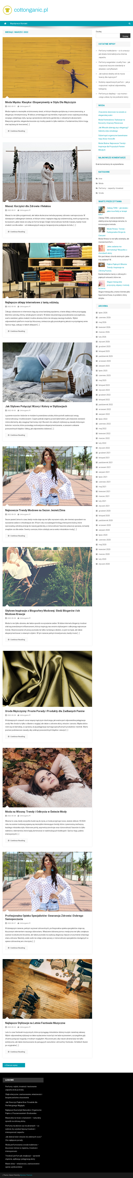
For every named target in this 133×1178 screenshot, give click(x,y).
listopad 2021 (104, 458)
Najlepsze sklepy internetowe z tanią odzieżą (32, 302)
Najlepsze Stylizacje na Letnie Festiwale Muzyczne (35, 1023)
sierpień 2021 (104, 472)
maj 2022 (102, 429)
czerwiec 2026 (105, 317)
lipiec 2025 (103, 371)
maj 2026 (102, 322)
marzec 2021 (104, 496)
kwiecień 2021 (104, 491)
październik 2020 (106, 520)
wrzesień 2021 (105, 467)
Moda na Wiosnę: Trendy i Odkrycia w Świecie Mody (36, 811)
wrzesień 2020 (105, 525)
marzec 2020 (104, 554)
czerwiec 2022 (105, 424)
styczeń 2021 (104, 506)
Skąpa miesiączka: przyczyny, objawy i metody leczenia (113, 285)
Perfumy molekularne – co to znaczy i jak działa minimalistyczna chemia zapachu (114, 54)
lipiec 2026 (103, 313)
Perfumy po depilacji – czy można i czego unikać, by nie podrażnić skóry (113, 95)
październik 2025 (106, 356)
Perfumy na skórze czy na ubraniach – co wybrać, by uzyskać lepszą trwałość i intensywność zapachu (22, 1129)
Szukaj (98, 32)
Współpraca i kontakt (18, 23)
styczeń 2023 (104, 390)
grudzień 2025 (105, 346)
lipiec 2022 (103, 419)
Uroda (101, 193)
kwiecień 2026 (104, 327)
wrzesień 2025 (105, 361)
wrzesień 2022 (105, 409)
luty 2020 (102, 559)
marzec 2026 (104, 332)
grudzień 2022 (105, 395)
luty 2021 (102, 501)
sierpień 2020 (104, 530)
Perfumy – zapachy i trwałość (111, 188)
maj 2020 (102, 545)
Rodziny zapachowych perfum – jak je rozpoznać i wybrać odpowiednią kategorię (114, 85)
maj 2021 (102, 487)
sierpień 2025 (104, 366)
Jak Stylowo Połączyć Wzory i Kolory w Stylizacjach (36, 406)
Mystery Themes (26, 1175)
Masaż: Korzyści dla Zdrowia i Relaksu (28, 206)
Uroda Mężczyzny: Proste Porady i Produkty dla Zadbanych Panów (45, 711)
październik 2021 (106, 462)
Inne (100, 179)
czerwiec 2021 (105, 482)
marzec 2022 (104, 438)
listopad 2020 (104, 516)
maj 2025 (102, 380)
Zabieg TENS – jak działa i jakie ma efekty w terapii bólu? (113, 211)
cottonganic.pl (24, 106)
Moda (101, 183)
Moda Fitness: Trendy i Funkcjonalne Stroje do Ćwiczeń (111, 232)
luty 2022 (102, 443)
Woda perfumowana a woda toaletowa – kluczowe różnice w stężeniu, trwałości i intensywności (22, 1148)
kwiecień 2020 (104, 549)
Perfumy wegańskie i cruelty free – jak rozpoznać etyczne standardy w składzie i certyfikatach (114, 65)
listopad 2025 (104, 351)
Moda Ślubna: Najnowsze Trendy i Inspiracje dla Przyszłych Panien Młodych (112, 146)
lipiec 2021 (103, 477)
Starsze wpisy (12, 1065)
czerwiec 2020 (105, 540)
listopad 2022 (104, 400)
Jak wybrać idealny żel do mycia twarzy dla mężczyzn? (112, 75)
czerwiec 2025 (105, 375)
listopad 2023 (104, 385)
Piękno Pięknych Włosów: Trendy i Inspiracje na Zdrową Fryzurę (112, 267)
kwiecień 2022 (104, 433)
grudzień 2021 (105, 453)
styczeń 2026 (104, 342)
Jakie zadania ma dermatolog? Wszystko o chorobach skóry (112, 250)
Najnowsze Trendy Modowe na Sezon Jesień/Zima (35, 510)
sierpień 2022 (104, 414)
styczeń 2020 (104, 564)
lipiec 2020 (103, 535)
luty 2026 (102, 337)
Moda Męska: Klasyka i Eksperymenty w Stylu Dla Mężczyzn (40, 102)
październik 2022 (106, 404)
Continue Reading (17, 131)
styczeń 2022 (104, 448)
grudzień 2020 (105, 511)
